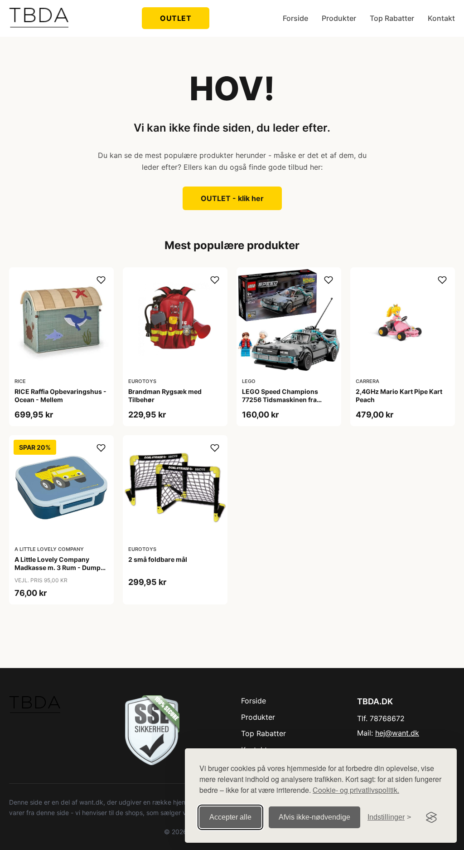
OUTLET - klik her (232, 198)
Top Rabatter (392, 18)
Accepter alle (230, 817)
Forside (295, 18)
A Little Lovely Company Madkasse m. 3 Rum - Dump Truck (57, 567)
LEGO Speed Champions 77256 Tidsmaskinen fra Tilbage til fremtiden (280, 400)
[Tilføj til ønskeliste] (101, 280)
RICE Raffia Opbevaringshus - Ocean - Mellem (60, 395)
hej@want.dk (397, 732)
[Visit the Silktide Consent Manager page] (431, 817)
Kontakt (441, 18)
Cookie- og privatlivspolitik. (356, 790)
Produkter (339, 18)
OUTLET (175, 18)
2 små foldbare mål (157, 559)
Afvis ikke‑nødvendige (314, 817)
